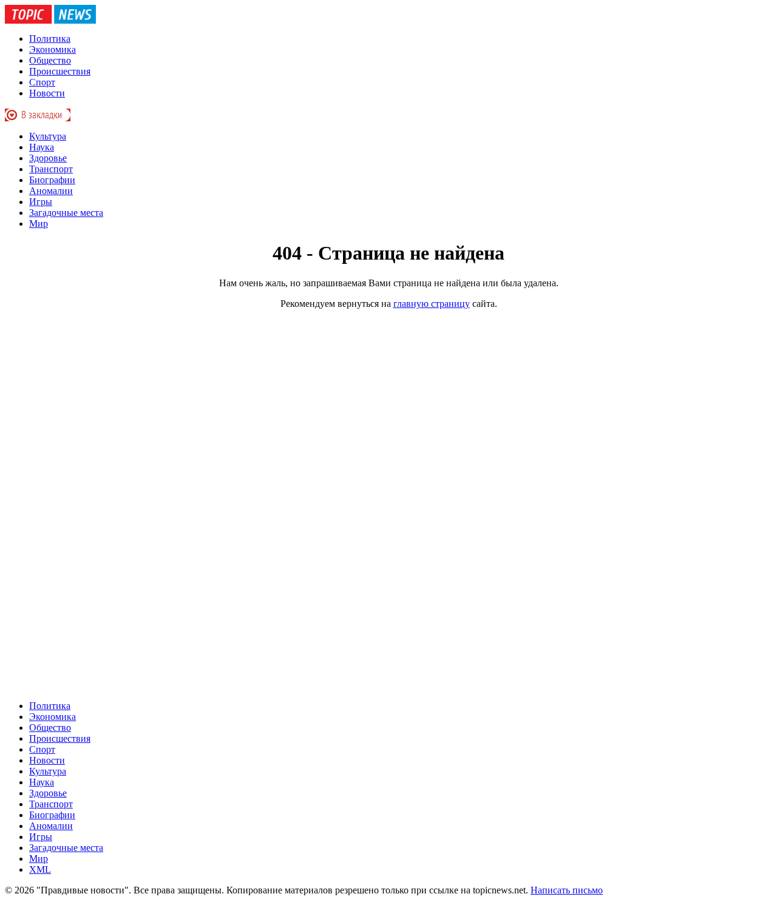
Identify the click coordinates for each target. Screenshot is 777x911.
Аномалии (51, 191)
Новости (47, 93)
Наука (41, 147)
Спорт (42, 82)
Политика (49, 38)
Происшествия (59, 71)
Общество (50, 60)
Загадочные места (66, 212)
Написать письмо (567, 890)
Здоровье (48, 158)
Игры (40, 202)
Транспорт (51, 169)
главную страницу (431, 303)
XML (40, 869)
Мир (38, 223)
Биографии (52, 180)
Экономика (52, 49)
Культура (47, 136)
